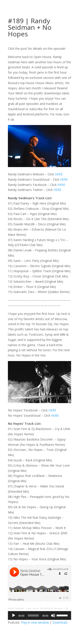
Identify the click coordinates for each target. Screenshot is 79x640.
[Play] (13, 615)
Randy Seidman (16, 608)
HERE (59, 174)
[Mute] (53, 615)
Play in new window (35, 622)
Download (59, 622)
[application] (39, 615)
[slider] (63, 615)
